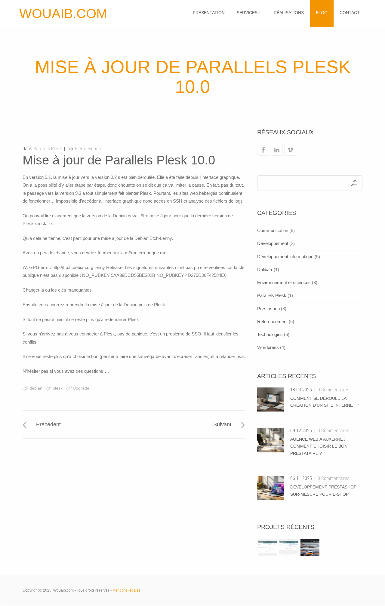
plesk (58, 388)
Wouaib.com (63, 13)
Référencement (272, 321)
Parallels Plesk (47, 149)
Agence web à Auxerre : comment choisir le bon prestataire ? (318, 446)
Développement (272, 243)
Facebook (263, 150)
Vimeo (290, 150)
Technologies (270, 334)
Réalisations (289, 12)
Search (354, 183)
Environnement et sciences (284, 282)
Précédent (48, 424)
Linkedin (277, 150)
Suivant (222, 424)
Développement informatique (285, 256)
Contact (350, 12)
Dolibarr (265, 269)
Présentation (209, 12)
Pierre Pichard (88, 149)
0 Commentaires (334, 390)
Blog (322, 12)
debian (35, 388)
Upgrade (81, 388)
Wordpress (268, 347)
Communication (272, 230)
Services (247, 12)
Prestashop (268, 308)
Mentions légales (126, 590)
